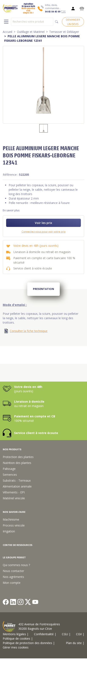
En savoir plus (11, 210)
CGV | (80, 634)
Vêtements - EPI (14, 492)
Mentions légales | (16, 634)
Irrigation (9, 531)
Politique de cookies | (18, 638)
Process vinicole (14, 525)
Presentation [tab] (43, 289)
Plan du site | (75, 643)
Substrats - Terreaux (17, 480)
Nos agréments (13, 577)
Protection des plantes (18, 457)
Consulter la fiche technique (29, 331)
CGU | (66, 634)
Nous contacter (13, 571)
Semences (10, 475)
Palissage (9, 469)
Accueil (7, 32)
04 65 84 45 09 (52, 11)
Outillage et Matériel (31, 32)
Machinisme (11, 519)
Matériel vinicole (14, 498)
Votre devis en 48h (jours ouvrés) (35, 246)
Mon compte (11, 583)
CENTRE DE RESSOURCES (17, 545)
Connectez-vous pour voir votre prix (43, 231)
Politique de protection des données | (29, 643)
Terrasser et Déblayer (64, 32)
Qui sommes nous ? (16, 565)
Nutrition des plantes (17, 463)
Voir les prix (43, 223)
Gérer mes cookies (16, 647)
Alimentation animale (17, 486)
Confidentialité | (45, 634)
